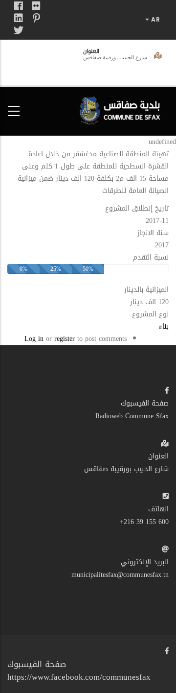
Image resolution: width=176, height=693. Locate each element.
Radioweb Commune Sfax (132, 416)
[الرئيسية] (122, 109)
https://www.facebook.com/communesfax (79, 677)
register (64, 338)
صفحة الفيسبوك (145, 403)
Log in (34, 338)
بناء (164, 326)
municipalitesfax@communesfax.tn (120, 574)
